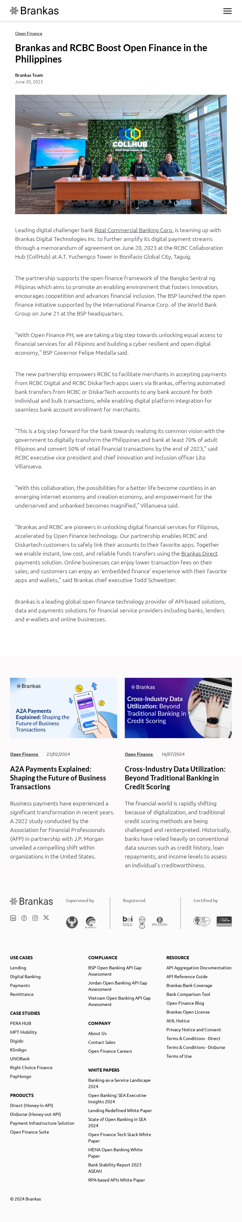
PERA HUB (20, 1023)
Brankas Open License (188, 1011)
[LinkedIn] (13, 918)
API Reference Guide (187, 976)
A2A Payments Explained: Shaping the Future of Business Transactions (58, 778)
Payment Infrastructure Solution (42, 1123)
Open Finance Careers (110, 1051)
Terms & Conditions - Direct (193, 1038)
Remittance (22, 994)
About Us (97, 1033)
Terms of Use (179, 1056)
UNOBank (20, 1058)
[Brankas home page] (31, 901)
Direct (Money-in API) (31, 1105)
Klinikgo (18, 1049)
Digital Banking (25, 976)
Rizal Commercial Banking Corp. (134, 229)
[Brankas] (34, 10)
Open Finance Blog (185, 1003)
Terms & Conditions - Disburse (195, 1047)
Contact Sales (101, 1042)
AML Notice (178, 1020)
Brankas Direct (199, 553)
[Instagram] (35, 918)
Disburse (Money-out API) (35, 1114)
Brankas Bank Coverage (189, 985)
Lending (18, 967)
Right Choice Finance (31, 1067)
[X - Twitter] (46, 918)
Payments (20, 985)
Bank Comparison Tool (188, 994)
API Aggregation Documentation (199, 967)
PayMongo (20, 1076)
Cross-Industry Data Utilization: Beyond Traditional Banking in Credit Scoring (175, 778)
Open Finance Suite (29, 1132)
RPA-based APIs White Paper (116, 1180)
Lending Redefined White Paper (120, 1110)
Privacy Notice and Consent (193, 1029)
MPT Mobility (23, 1032)
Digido (16, 1041)
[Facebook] (24, 918)
